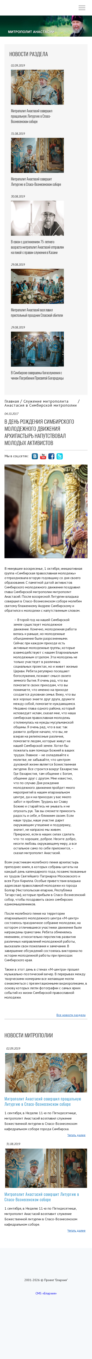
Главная (11, 401)
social (35, 456)
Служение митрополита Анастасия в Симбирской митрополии (40, 403)
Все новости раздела (71, 1015)
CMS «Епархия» (46, 1293)
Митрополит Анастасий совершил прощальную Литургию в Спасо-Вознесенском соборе (42, 1101)
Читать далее (76, 1135)
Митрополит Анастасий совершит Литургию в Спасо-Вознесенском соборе (41, 1196)
